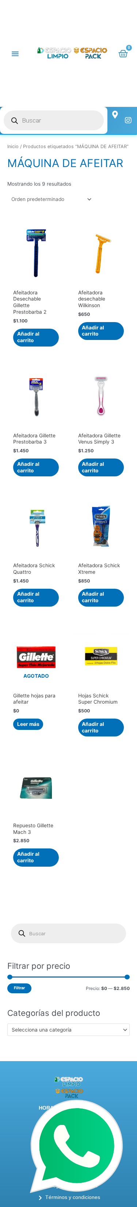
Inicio (13, 146)
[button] (15, 53)
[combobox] (68, 1030)
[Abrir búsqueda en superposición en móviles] (53, 120)
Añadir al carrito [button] (28, 337)
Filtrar (19, 988)
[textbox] (65, 1029)
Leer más (28, 724)
